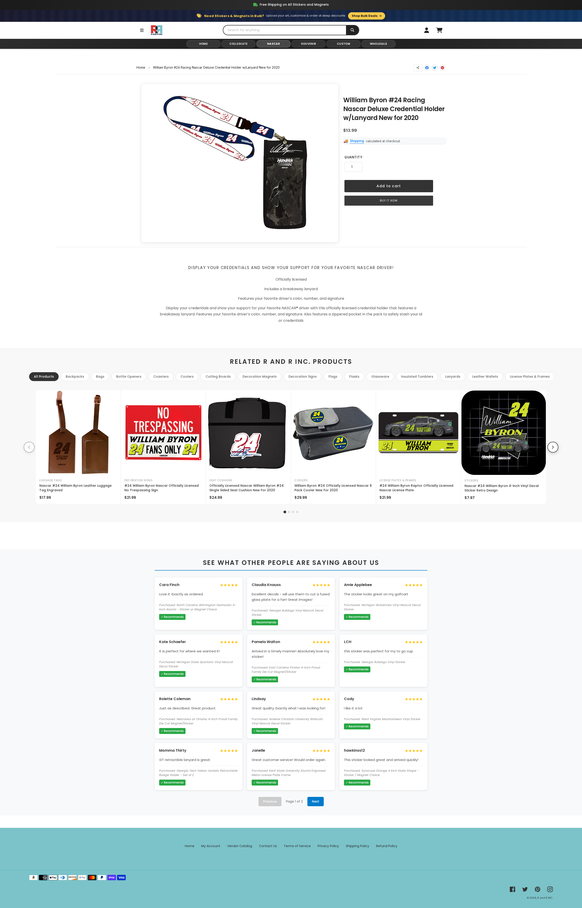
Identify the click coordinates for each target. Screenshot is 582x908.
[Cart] (439, 30)
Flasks (354, 376)
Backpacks (75, 376)
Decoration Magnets (260, 376)
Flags (333, 376)
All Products (44, 376)
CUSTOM (343, 44)
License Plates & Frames (530, 376)
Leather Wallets (485, 376)
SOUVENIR (308, 44)
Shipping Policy (357, 846)
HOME (203, 44)
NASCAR (273, 44)
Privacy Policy (328, 846)
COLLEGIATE (238, 44)
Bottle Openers (128, 376)
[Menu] (141, 30)
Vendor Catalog (239, 846)
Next (315, 801)
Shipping (357, 141)
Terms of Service (297, 846)
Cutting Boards (218, 376)
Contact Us (268, 846)
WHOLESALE (378, 44)
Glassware (380, 376)
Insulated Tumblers (417, 376)
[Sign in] (426, 30)
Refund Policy (386, 846)
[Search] (352, 30)
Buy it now (389, 200)
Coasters (161, 376)
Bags (100, 376)
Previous (270, 801)
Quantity (353, 157)
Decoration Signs (302, 376)
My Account (210, 846)
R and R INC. (545, 898)
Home (140, 67)
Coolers (187, 376)
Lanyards (452, 376)
